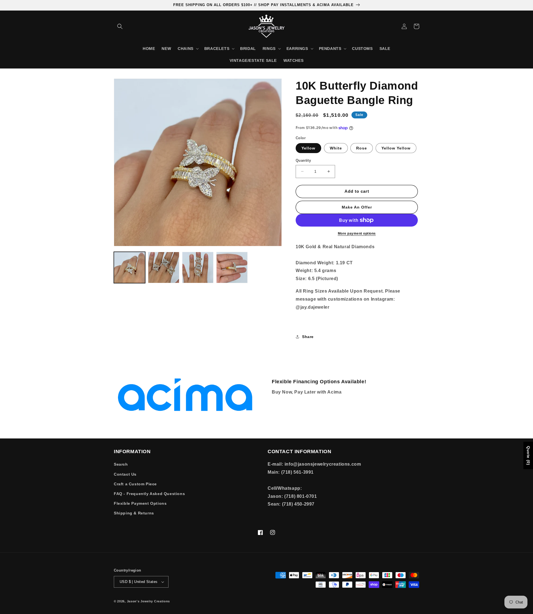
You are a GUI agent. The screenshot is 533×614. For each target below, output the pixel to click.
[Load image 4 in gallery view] (197, 267)
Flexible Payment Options (140, 503)
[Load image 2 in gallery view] (163, 267)
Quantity (303, 160)
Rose (361, 148)
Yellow (308, 148)
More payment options (357, 233)
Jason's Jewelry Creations (148, 601)
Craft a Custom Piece (135, 484)
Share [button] (308, 336)
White (336, 148)
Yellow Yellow (396, 148)
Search (121, 464)
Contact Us (125, 474)
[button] (120, 26)
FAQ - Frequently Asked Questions (149, 493)
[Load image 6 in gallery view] (232, 267)
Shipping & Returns (134, 513)
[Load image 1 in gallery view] (129, 267)
